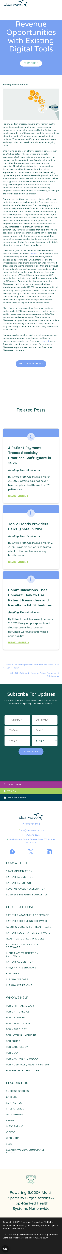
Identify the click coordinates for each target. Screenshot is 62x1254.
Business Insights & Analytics (27, 894)
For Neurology (16, 1029)
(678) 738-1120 (32, 824)
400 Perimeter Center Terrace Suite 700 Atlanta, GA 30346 (32, 841)
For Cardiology (17, 1047)
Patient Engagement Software (27, 915)
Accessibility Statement (39, 1225)
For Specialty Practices (22, 1070)
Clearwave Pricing (19, 985)
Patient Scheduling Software (27, 921)
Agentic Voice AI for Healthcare (28, 927)
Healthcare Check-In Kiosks (25, 938)
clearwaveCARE (17, 979)
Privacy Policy (19, 1225)
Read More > (18, 495)
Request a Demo (31, 363)
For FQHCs (13, 1041)
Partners (12, 973)
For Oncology (16, 1017)
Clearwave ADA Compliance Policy (25, 1151)
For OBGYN (13, 1053)
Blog (9, 1144)
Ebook (10, 1120)
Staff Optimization (19, 871)
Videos (10, 1132)
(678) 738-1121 (32, 834)
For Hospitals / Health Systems (28, 1064)
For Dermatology (18, 1023)
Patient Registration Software (28, 932)
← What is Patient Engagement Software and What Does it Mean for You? (31, 666)
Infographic (14, 1126)
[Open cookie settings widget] (5, 1248)
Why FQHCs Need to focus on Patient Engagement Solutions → (34, 675)
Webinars (13, 1138)
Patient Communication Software (22, 946)
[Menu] (55, 14)
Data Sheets (14, 1114)
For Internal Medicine (21, 1035)
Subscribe (31, 63)
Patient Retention (18, 883)
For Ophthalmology (20, 1005)
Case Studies (15, 1108)
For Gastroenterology (22, 1058)
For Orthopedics (18, 1011)
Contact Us (14, 1102)
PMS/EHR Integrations (21, 967)
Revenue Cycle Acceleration (25, 888)
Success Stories (17, 1091)
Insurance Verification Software (22, 954)
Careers (11, 1097)
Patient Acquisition (19, 877)
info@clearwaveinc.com (32, 830)
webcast (34, 253)
